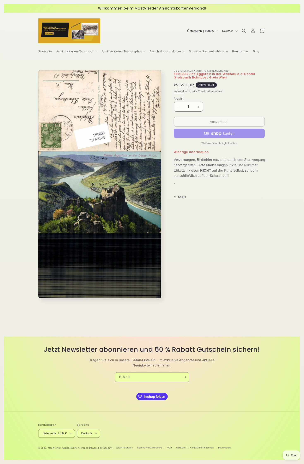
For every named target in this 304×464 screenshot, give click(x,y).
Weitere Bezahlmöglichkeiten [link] (219, 143)
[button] (76, 51)
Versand (179, 91)
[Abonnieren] (184, 377)
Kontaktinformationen (202, 448)
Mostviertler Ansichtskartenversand (68, 448)
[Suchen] (243, 30)
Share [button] (182, 197)
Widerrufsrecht (124, 448)
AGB (169, 448)
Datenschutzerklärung (150, 448)
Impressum (224, 448)
